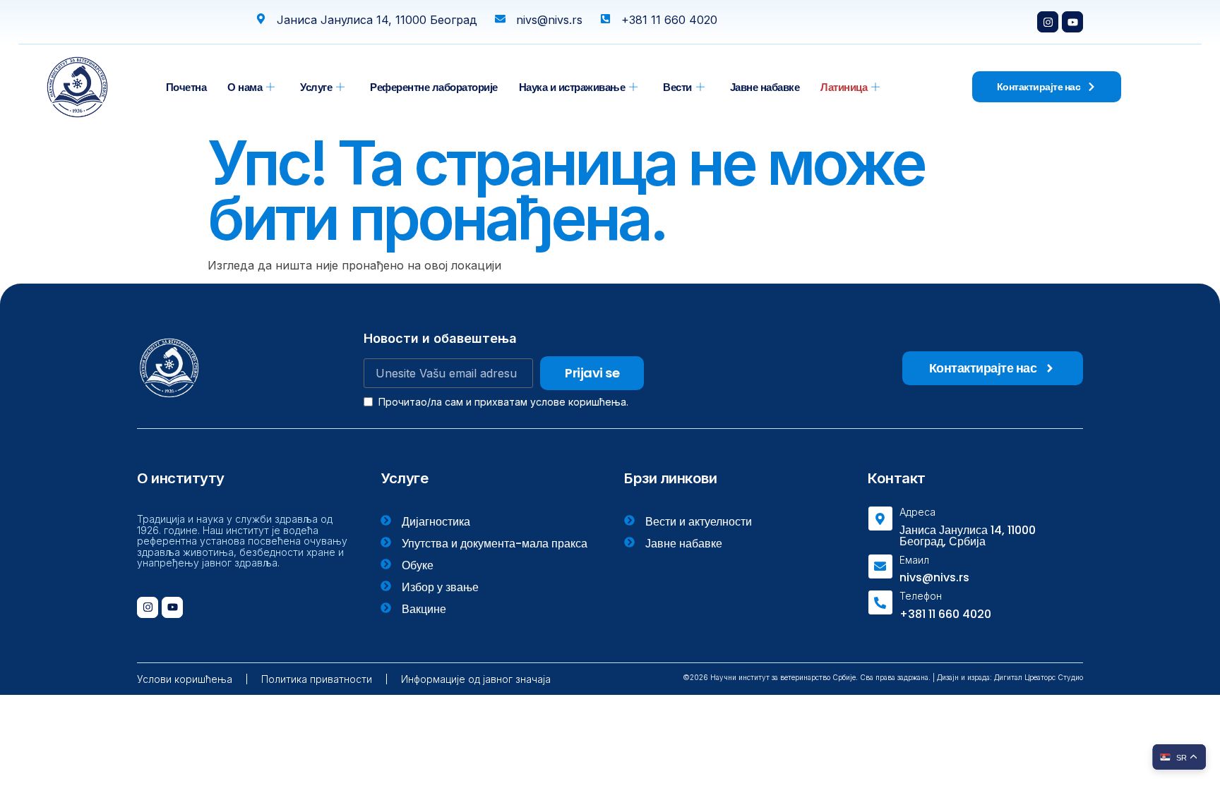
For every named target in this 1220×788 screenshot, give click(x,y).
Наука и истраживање (572, 87)
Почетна (186, 87)
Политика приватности (316, 679)
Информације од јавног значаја (476, 679)
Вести (677, 87)
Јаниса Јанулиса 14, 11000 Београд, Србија (967, 536)
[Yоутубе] (1072, 21)
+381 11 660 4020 (945, 614)
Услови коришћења (184, 679)
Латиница (843, 87)
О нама (244, 87)
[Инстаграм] (1047, 21)
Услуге (316, 87)
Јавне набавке (765, 87)
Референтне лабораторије (434, 87)
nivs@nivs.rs (934, 577)
